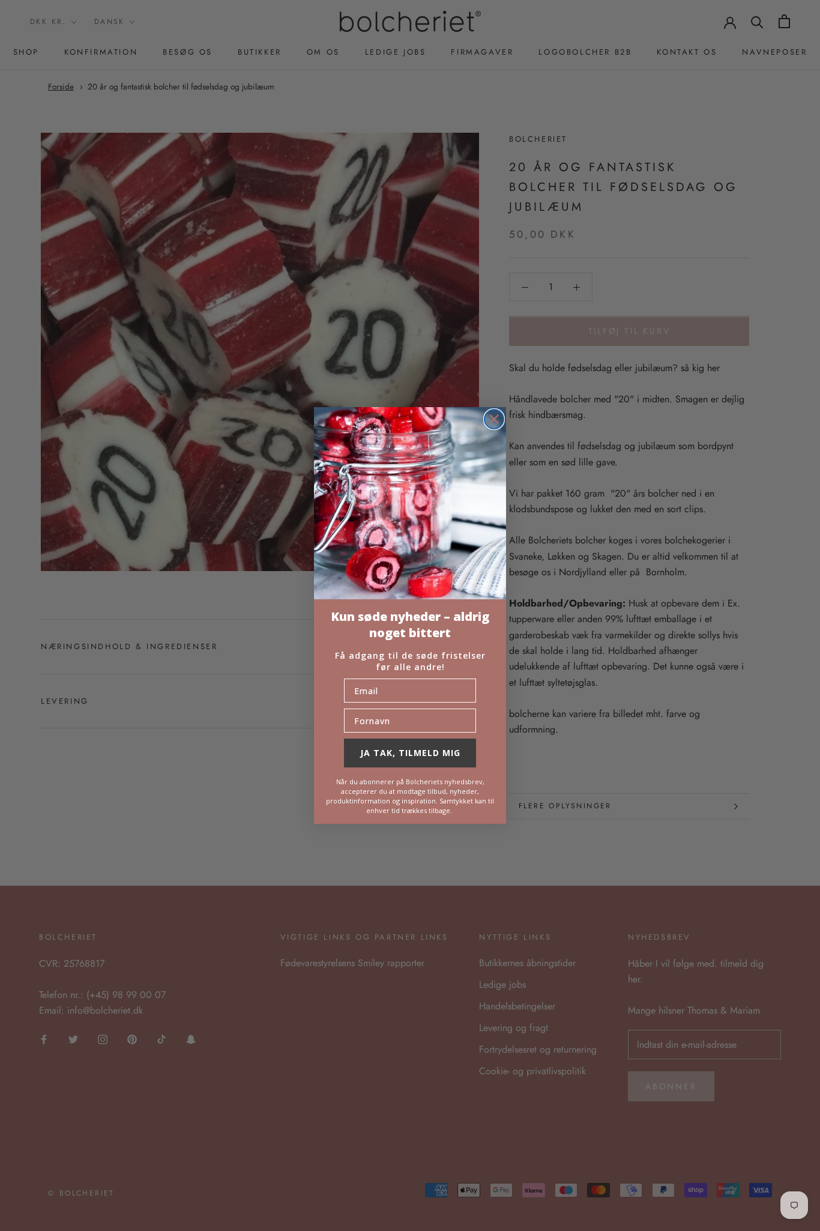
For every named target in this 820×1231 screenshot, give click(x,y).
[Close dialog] (494, 419)
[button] (410, 503)
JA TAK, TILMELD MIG (410, 752)
